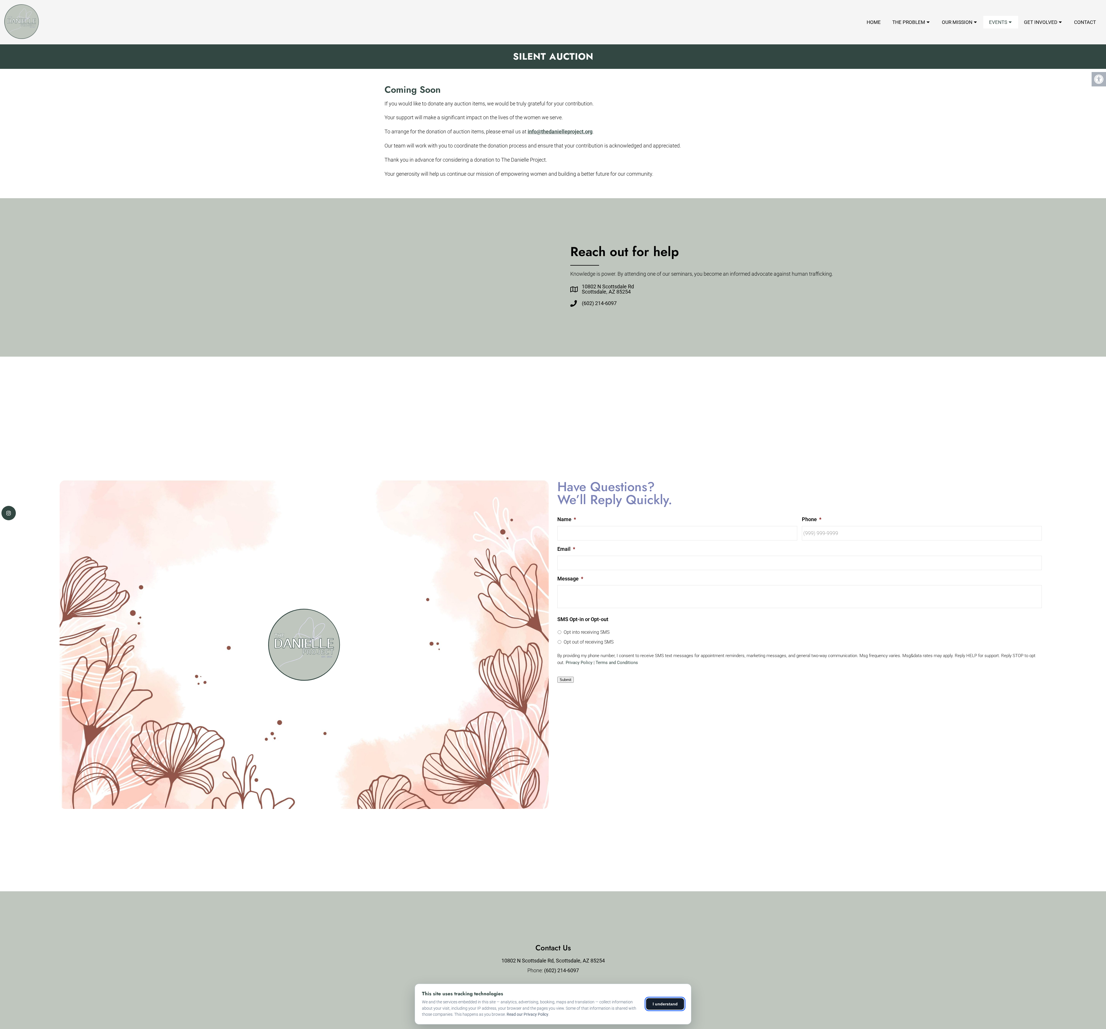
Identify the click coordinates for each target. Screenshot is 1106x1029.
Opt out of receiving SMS (588, 642)
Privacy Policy (579, 662)
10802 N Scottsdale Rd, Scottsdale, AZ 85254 (553, 960)
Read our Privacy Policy (527, 1014)
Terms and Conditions (617, 662)
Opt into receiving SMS (586, 632)
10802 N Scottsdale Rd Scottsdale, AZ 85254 (608, 289)
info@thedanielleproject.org (560, 131)
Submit (565, 680)
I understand (665, 1004)
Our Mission (957, 22)
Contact (1085, 22)
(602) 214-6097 (599, 303)
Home (874, 22)
